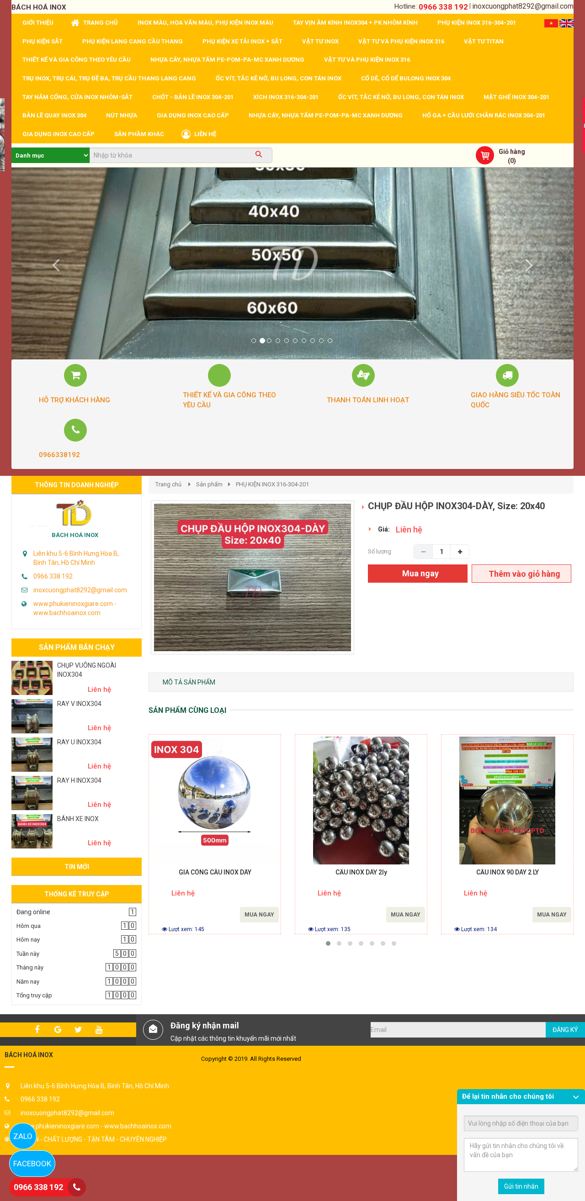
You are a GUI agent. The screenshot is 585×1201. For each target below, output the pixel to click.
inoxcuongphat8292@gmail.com (523, 6)
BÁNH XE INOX (78, 818)
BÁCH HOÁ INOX (75, 535)
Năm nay (27, 981)
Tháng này (29, 967)
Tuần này (27, 953)
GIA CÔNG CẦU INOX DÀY (215, 872)
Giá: (384, 529)
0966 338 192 (443, 6)
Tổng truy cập (34, 995)
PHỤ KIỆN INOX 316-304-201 (272, 484)
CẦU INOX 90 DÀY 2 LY (507, 872)
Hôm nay (28, 939)
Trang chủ (168, 484)
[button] (53, 263)
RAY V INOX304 (79, 703)
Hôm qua (28, 925)
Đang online (33, 912)
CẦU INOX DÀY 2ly (361, 872)
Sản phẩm (209, 484)
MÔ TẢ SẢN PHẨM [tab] (189, 682)
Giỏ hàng (512, 151)
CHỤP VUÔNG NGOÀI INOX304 (86, 670)
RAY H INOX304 (79, 780)
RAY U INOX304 (79, 742)
